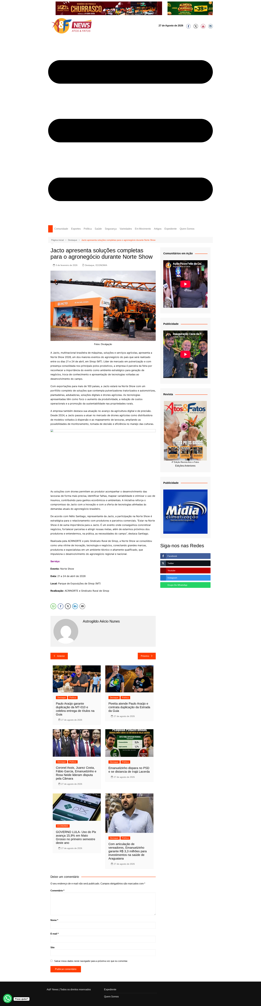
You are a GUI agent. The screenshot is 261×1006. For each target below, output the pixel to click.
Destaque (89, 265)
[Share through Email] (82, 606)
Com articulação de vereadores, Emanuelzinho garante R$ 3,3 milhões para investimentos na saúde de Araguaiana (127, 851)
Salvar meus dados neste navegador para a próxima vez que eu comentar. (91, 961)
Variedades (126, 228)
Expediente (170, 228)
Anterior (61, 656)
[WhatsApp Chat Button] (7, 998)
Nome (54, 920)
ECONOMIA (101, 265)
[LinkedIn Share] (75, 606)
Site (52, 947)
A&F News (52, 989)
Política (88, 228)
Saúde (98, 228)
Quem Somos (187, 228)
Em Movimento (143, 228)
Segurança (111, 228)
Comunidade (61, 228)
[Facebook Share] (60, 606)
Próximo (145, 656)
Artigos (157, 228)
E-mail (54, 933)
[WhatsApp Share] (53, 606)
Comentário (57, 890)
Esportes (76, 228)
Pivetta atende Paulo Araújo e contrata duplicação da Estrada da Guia (129, 707)
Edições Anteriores (185, 465)
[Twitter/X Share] (68, 606)
